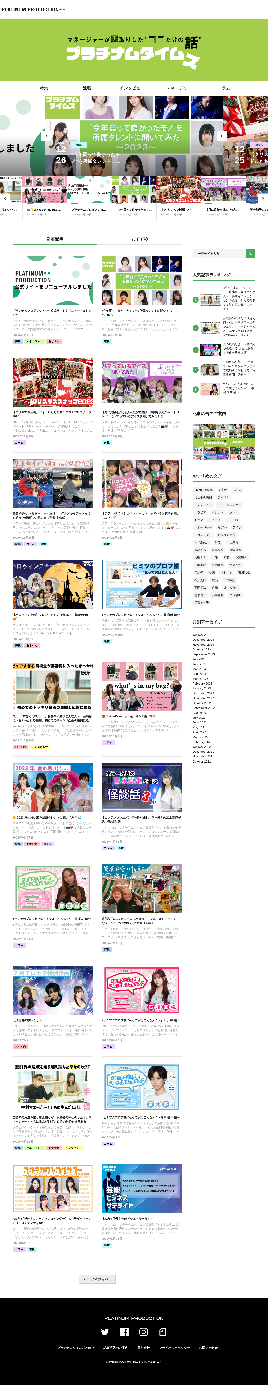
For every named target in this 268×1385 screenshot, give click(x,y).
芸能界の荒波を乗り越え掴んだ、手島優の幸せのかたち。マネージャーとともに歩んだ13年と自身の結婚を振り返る (52, 1119)
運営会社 (143, 1347)
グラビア (200, 512)
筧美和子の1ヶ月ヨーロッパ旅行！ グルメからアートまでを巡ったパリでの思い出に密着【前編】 (140, 921)
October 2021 (202, 761)
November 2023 (203, 644)
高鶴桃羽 (235, 595)
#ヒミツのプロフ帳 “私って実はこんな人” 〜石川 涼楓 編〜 (141, 1020)
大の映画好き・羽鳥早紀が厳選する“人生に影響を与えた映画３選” (239, 348)
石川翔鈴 (200, 580)
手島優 (198, 572)
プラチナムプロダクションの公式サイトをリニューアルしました (52, 313)
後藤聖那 (235, 565)
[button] (46, 136)
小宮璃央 (241, 557)
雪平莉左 (200, 595)
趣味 (215, 587)
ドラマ (198, 520)
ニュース (215, 520)
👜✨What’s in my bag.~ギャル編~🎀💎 (129, 716)
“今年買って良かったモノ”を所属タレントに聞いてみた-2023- (137, 313)
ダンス (233, 512)
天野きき (200, 557)
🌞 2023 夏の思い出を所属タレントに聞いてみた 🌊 (47, 817)
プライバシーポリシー (174, 1347)
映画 (212, 572)
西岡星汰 (200, 587)
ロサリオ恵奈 (226, 535)
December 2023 (203, 639)
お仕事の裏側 (203, 497)
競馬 (215, 580)
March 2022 (201, 737)
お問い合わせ (208, 1347)
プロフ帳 (232, 520)
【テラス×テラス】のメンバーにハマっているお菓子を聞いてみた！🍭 (140, 515)
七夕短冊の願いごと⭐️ (28, 1020)
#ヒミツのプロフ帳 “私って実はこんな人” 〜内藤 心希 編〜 (141, 614)
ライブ (236, 527)
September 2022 (204, 707)
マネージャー (179, 88)
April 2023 (199, 673)
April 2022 (199, 732)
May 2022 (199, 727)
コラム (224, 88)
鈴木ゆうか (231, 587)
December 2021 (203, 751)
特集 (44, 88)
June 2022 (200, 722)
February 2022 (202, 742)
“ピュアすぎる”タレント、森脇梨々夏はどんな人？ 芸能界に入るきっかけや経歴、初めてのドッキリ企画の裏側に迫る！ (52, 718)
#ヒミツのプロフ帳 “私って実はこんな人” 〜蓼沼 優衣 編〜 (238, 388)
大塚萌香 (235, 550)
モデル (222, 527)
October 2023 (202, 649)
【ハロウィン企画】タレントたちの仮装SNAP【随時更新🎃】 (50, 617)
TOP (33, 9)
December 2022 (203, 693)
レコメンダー (203, 535)
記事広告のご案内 (115, 1347)
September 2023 (204, 654)
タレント (218, 512)
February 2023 (202, 683)
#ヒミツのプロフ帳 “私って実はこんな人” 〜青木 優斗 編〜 (141, 1117)
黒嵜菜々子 (201, 602)
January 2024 (202, 634)
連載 (87, 88)
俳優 (218, 542)
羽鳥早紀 (229, 580)
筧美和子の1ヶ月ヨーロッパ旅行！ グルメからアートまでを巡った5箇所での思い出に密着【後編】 (51, 515)
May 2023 (199, 669)
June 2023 (200, 664)
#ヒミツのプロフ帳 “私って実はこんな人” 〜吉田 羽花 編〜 (52, 918)
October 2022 (202, 703)
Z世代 (223, 489)
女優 (215, 557)
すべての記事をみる (97, 1279)
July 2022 (199, 717)
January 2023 (202, 688)
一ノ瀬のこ (201, 542)
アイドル (223, 497)
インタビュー (132, 88)
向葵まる (200, 550)
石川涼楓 (244, 572)
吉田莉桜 (232, 542)
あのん (237, 489)
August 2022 (201, 712)
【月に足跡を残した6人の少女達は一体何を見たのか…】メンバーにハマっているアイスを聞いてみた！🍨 (140, 414)
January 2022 (202, 747)
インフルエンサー (229, 505)
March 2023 (201, 678)
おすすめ (54, 341)
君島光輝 (218, 550)
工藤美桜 (200, 565)
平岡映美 (218, 565)
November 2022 (203, 698)
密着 (226, 557)
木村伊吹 (226, 572)
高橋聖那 (218, 595)
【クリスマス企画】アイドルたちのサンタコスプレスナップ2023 (52, 414)
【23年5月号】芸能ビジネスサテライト (127, 1218)
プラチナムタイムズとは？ (75, 1347)
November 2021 (203, 756)
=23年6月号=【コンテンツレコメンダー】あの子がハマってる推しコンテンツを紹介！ (52, 1221)
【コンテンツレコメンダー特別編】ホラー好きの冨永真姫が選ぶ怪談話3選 (141, 819)
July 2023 (199, 659)
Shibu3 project (203, 489)
